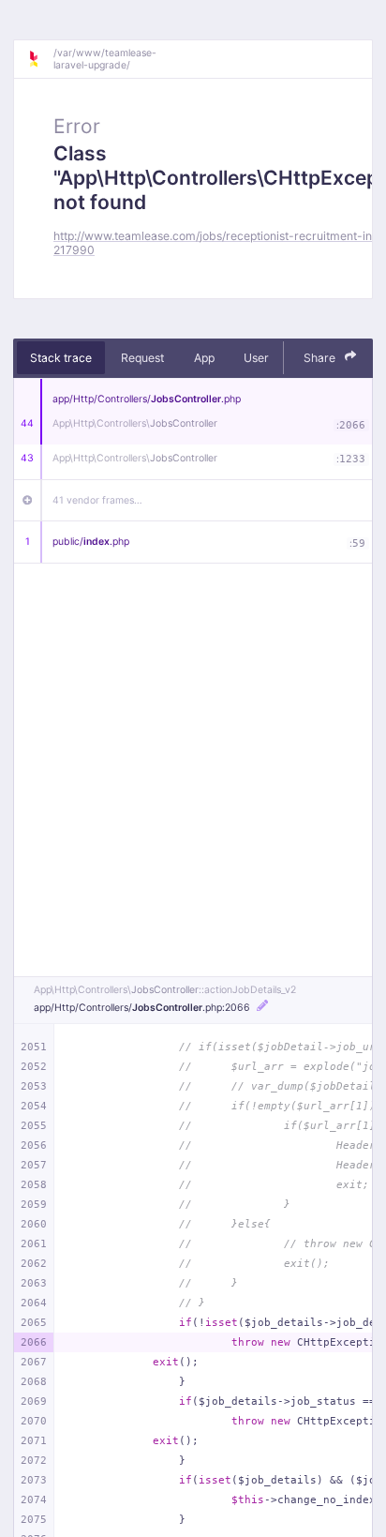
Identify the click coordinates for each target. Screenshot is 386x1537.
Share (321, 358)
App (204, 358)
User (256, 358)
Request (142, 358)
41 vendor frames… (97, 500)
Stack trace (61, 358)
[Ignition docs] (40, 59)
